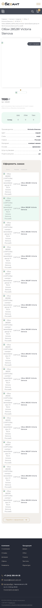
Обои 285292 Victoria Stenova (29, 404)
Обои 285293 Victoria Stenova (29, 428)
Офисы (4, 561)
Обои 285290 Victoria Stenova (29, 355)
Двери (25, 549)
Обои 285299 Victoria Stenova (29, 501)
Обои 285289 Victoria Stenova (29, 330)
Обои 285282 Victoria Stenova (29, 233)
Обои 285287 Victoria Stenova (29, 282)
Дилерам (5, 557)
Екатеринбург (8, 584)
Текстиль (26, 561)
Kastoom (12, 602)
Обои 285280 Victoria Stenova (29, 184)
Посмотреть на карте (11, 590)
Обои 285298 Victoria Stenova (29, 477)
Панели (25, 557)
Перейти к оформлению (15, 520)
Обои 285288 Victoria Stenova (29, 306)
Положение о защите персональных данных (17, 605)
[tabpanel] (21, 42)
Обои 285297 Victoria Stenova (29, 452)
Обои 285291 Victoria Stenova (28, 379)
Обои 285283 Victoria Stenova (29, 257)
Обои (24, 553)
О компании (6, 549)
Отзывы (4, 553)
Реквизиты (5, 565)
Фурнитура (26, 565)
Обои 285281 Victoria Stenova (28, 208)
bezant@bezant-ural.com (12, 580)
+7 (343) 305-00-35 (12, 576)
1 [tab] (20, 89)
